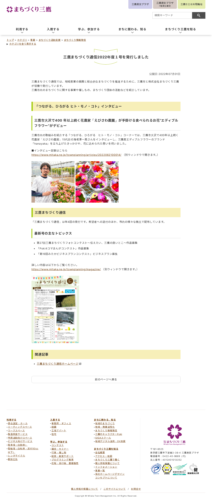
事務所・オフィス (61, 423)
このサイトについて (115, 489)
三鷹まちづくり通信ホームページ (58, 363)
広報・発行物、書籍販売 (65, 463)
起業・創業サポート (63, 456)
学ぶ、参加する (58, 441)
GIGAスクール (103, 437)
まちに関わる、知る (105, 419)
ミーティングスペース (20, 427)
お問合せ (136, 489)
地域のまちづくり (105, 423)
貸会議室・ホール (17, 423)
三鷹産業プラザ (140, 4)
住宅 (54, 434)
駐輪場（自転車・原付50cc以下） (23, 450)
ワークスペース (16, 430)
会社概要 (100, 452)
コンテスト (58, 445)
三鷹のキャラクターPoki (108, 434)
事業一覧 (100, 470)
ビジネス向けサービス (20, 441)
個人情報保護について (107, 463)
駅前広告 (13, 459)
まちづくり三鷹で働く (107, 459)
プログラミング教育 (63, 459)
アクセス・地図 (103, 456)
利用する (11, 419)
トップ (10, 40)
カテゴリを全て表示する (22, 43)
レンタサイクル (16, 455)
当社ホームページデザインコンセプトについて (110, 476)
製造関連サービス (17, 434)
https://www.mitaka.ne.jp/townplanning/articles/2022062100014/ (76, 154)
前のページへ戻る (106, 379)
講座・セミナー (60, 449)
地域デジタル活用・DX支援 (110, 441)
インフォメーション (106, 467)
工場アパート (59, 430)
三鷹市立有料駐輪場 (192, 4)
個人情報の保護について (84, 489)
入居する (55, 419)
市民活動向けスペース (20, 437)
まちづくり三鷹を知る (106, 449)
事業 (32, 40)
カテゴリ (22, 40)
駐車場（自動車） (17, 445)
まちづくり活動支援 (50, 40)
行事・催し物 (59, 452)
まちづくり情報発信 (75, 40)
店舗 (54, 427)
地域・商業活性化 (105, 427)
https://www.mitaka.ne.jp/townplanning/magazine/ (66, 269)
